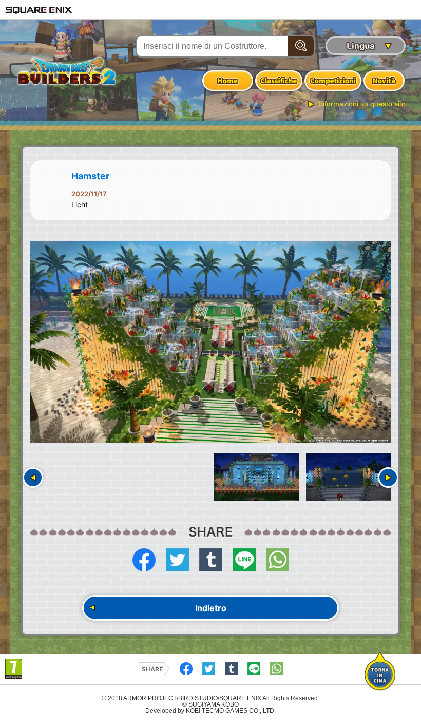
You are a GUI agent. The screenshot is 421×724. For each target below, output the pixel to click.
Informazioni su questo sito (362, 104)
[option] (210, 342)
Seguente (388, 477)
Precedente (33, 477)
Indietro (210, 608)
